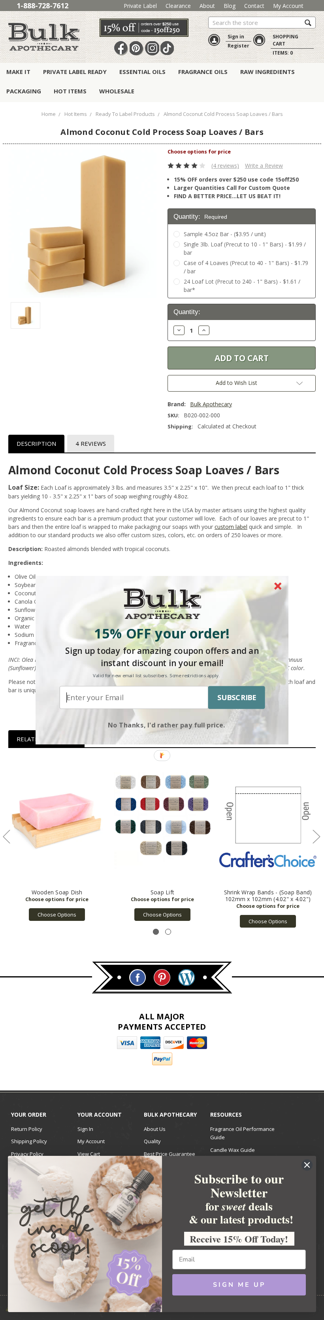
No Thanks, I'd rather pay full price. (166, 724)
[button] (162, 633)
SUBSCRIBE (236, 697)
